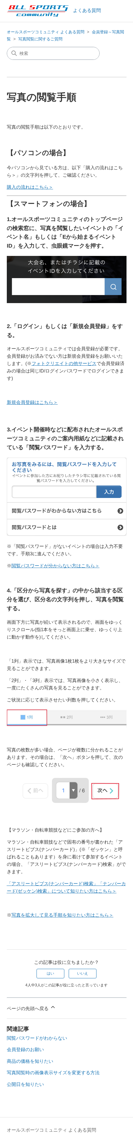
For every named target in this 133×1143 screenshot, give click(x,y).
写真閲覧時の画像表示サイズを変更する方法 (53, 1072)
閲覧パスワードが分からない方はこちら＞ (55, 565)
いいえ (82, 973)
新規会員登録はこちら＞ (32, 402)
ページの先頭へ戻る (28, 1008)
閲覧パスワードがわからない (37, 1038)
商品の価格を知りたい (30, 1061)
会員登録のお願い (25, 1049)
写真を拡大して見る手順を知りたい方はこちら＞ (62, 915)
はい (50, 973)
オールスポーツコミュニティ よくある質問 (45, 32)
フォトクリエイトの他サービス (64, 363)
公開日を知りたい (25, 1084)
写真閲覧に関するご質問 (40, 39)
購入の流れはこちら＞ (30, 187)
